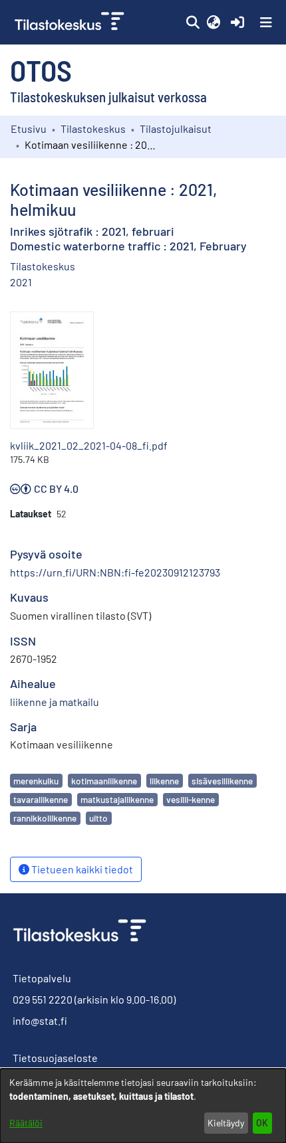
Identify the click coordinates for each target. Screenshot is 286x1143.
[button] (192, 23)
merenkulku (36, 780)
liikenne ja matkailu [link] (54, 701)
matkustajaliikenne (117, 799)
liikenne (164, 780)
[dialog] (143, 1106)
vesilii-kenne (190, 799)
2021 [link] (21, 282)
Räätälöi (26, 1122)
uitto (98, 818)
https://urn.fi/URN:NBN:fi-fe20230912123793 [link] (115, 572)
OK (262, 1122)
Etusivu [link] (29, 128)
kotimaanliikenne (104, 780)
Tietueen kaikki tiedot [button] (81, 869)
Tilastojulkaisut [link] (176, 128)
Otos (41, 70)
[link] (71, 22)
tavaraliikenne (40, 799)
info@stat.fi (40, 1020)
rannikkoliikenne (44, 818)
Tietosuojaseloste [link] (55, 1057)
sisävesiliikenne (222, 780)
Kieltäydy (226, 1122)
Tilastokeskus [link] (93, 128)
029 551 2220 (42, 999)
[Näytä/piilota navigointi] (266, 22)
